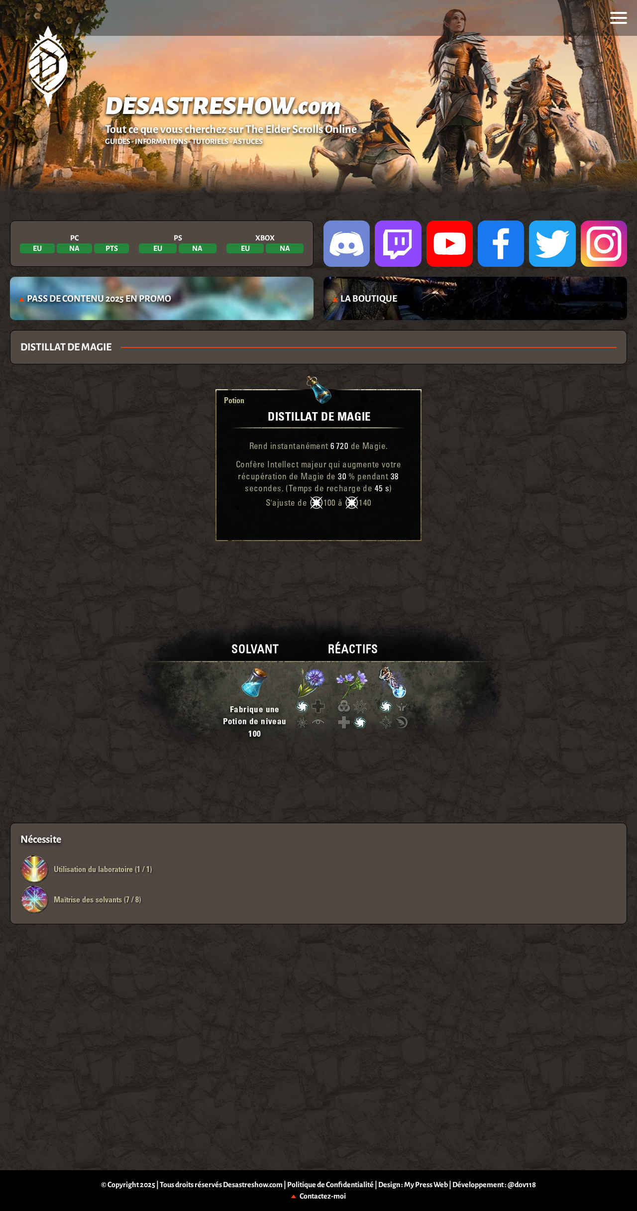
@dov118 (522, 1185)
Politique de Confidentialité (330, 1185)
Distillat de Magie (319, 416)
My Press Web (426, 1185)
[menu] (618, 18)
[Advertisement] (318, 573)
